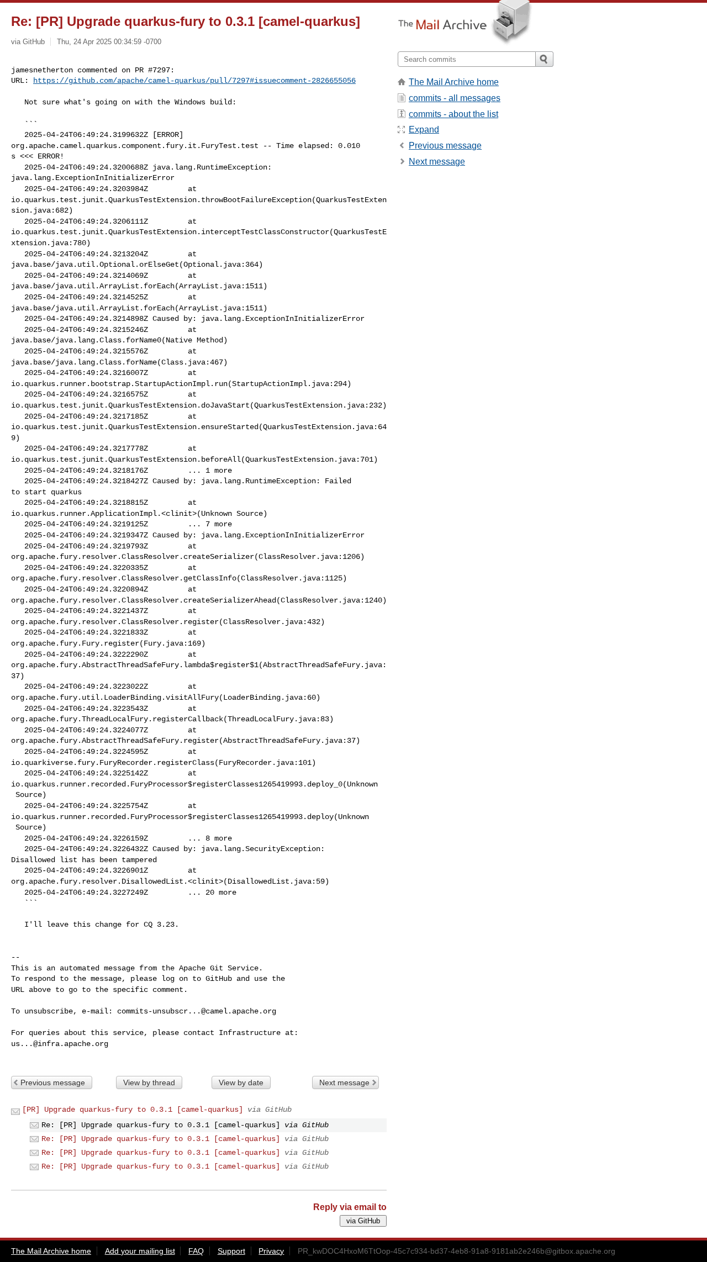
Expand (424, 129)
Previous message (52, 1082)
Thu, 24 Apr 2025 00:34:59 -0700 (109, 42)
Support (231, 1251)
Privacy (271, 1251)
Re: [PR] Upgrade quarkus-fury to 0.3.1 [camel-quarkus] (160, 1138)
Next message (344, 1082)
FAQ (196, 1251)
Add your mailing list (140, 1251)
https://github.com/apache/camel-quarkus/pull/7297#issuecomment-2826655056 (194, 80)
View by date (241, 1082)
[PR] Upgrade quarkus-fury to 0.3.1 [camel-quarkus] (132, 1109)
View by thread (149, 1082)
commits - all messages (454, 98)
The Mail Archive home (454, 82)
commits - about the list (453, 114)
